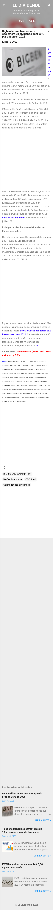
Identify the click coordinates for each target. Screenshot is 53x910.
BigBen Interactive (12, 479)
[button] (49, 32)
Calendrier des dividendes (16, 484)
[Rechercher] (49, 5)
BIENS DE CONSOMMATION (17, 473)
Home (21, 21)
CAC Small (30, 479)
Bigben (4, 362)
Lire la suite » (42, 820)
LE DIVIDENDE (26, 5)
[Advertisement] (26, 159)
